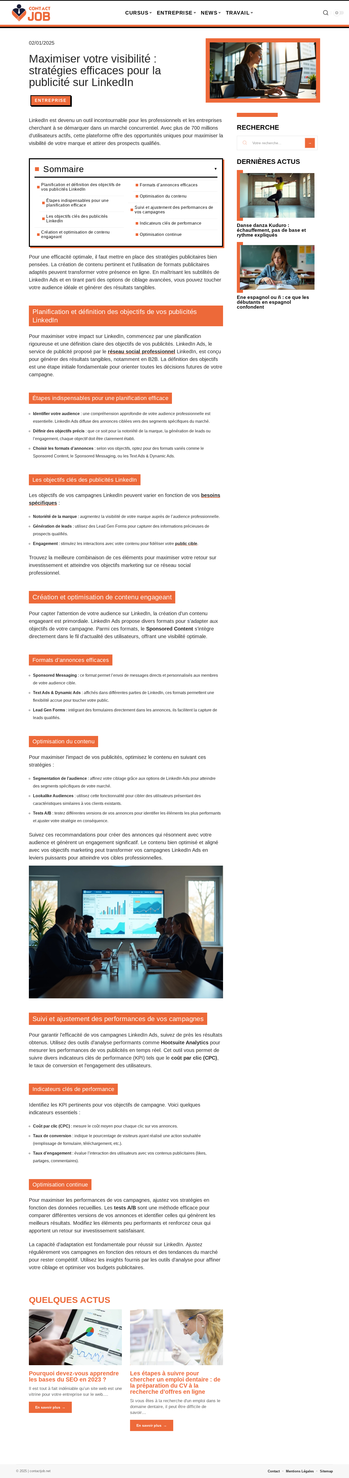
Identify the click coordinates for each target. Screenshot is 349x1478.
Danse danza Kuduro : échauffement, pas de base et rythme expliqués (271, 230)
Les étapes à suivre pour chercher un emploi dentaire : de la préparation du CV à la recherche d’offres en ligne (175, 1382)
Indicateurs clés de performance (171, 223)
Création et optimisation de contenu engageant (75, 234)
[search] (325, 12)
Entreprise (51, 100)
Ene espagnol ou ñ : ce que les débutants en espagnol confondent (273, 302)
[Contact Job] (31, 12)
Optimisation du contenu (163, 196)
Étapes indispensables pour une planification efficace (77, 202)
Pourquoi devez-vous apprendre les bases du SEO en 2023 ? (74, 1376)
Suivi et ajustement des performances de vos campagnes (174, 209)
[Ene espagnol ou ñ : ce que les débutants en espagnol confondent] (277, 267)
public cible (186, 543)
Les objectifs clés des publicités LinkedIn (77, 218)
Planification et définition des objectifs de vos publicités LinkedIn (81, 187)
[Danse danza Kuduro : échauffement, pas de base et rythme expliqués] (277, 195)
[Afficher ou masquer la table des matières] (150, 169)
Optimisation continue (161, 234)
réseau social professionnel (141, 351)
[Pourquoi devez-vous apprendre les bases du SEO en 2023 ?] (75, 1337)
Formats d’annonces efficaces (168, 185)
